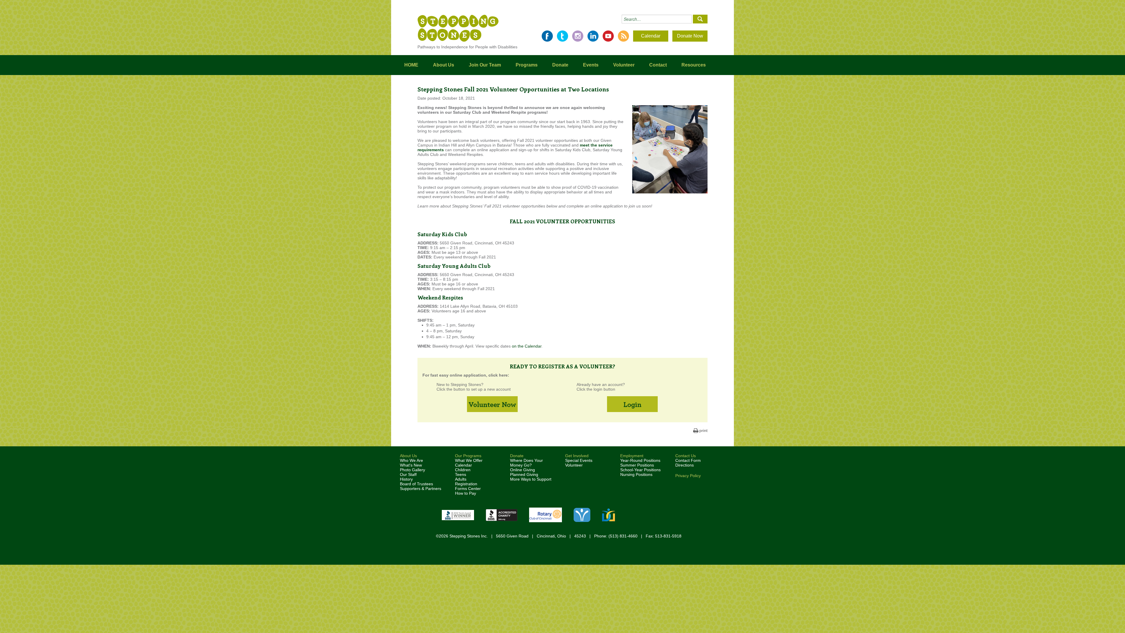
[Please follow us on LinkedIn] (593, 36)
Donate (560, 64)
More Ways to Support (530, 479)
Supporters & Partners (420, 488)
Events (591, 64)
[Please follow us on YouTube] (608, 36)
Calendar (650, 35)
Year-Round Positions (640, 460)
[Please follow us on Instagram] (577, 36)
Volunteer (624, 64)
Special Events (578, 460)
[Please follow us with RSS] (623, 36)
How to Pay (465, 493)
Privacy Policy (688, 475)
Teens (460, 474)
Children (463, 469)
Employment (631, 455)
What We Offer (469, 460)
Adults (460, 479)
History (406, 479)
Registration (466, 483)
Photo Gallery (412, 469)
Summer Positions (637, 465)
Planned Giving (524, 474)
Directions (684, 465)
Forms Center (468, 488)
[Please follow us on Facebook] (547, 36)
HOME (411, 64)
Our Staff (408, 474)
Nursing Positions (636, 474)
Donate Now (690, 35)
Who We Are (411, 460)
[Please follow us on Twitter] (562, 36)
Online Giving (522, 469)
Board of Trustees (416, 483)
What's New (411, 465)
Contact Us (685, 455)
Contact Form (688, 460)
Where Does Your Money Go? (526, 462)
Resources (693, 64)
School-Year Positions (640, 469)
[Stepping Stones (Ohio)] (458, 27)
